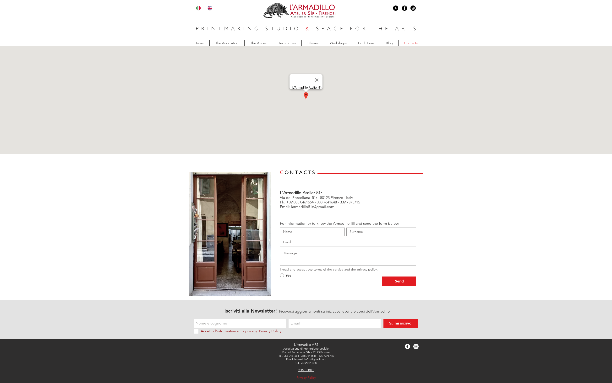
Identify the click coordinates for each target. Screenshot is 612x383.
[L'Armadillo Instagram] (413, 8)
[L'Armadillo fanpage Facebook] (404, 8)
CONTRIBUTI (306, 370)
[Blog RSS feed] (395, 8)
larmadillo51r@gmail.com (312, 206)
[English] (209, 8)
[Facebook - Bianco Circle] (407, 346)
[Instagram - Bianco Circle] (416, 346)
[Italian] (198, 8)
